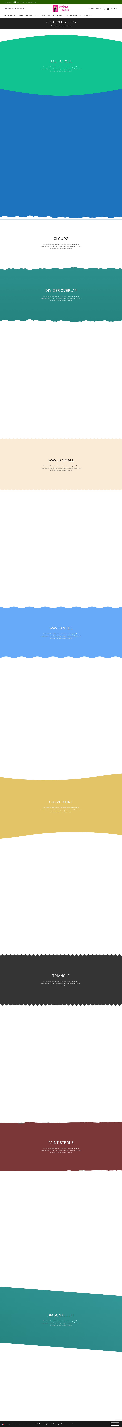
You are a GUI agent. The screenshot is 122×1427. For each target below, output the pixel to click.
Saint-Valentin (9, 15)
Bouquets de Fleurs (25, 15)
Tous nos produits (73, 15)
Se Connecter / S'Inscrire (95, 8)
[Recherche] (103, 8)
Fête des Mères (57, 15)
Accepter (115, 1424)
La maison (56, 26)
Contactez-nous (9, 2)
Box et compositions (42, 15)
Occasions (86, 15)
